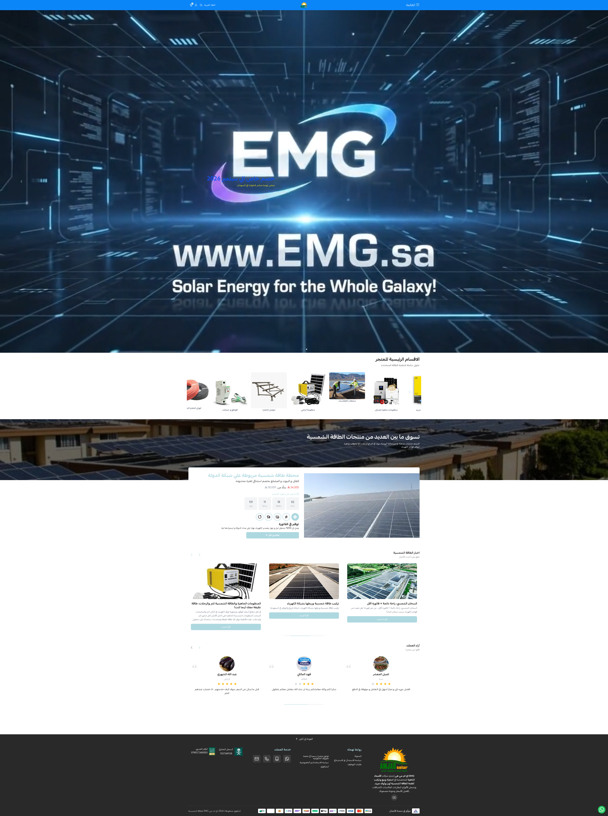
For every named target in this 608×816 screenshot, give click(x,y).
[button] (306, 349)
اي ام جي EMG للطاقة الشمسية (203, 811)
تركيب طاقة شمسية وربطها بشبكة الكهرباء (313, 603)
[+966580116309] (287, 759)
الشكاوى (325, 766)
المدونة (358, 756)
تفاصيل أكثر (274, 535)
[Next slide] (21, 181)
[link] (402, 390)
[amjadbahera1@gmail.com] (256, 759)
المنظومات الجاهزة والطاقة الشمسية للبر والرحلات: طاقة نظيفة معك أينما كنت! (226, 605)
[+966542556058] (267, 759)
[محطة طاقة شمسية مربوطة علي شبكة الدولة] (362, 505)
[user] (196, 5)
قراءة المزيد (382, 619)
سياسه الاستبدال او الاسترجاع (347, 760)
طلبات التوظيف (354, 764)
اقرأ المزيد (304, 615)
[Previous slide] (586, 181)
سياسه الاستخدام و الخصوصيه (314, 762)
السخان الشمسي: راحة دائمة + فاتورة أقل (392, 603)
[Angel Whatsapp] (601, 809)
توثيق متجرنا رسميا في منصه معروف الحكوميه (316, 757)
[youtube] (394, 797)
